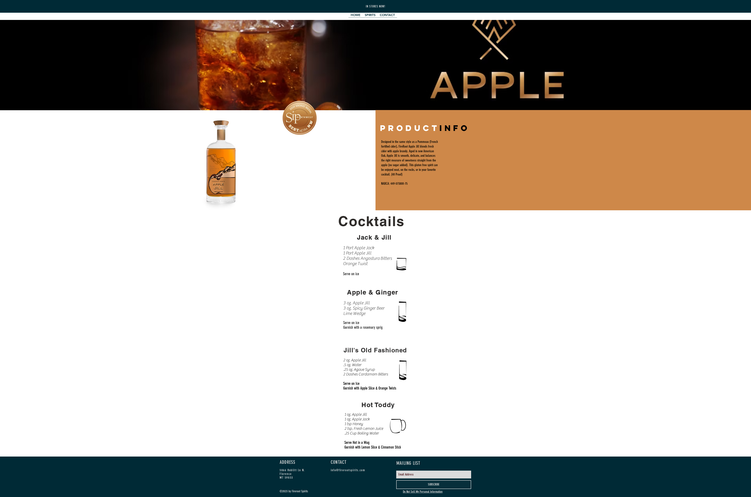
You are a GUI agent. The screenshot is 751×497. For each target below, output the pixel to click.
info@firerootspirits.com (348, 470)
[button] (370, 16)
